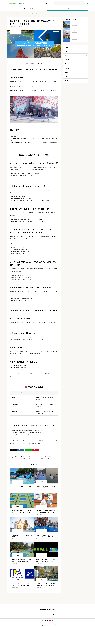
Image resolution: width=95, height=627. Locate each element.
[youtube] (50, 620)
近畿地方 (67, 68)
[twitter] (47, 620)
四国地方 (67, 76)
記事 (68, 8)
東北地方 (67, 55)
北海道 (66, 51)
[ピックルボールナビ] (17, 3)
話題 (15, 31)
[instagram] (42, 620)
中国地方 (67, 72)
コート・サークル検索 (27, 8)
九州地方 (67, 80)
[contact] (52, 620)
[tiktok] (45, 620)
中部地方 (67, 64)
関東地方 (67, 60)
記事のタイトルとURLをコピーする (34, 63)
